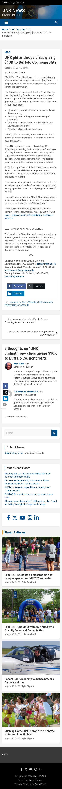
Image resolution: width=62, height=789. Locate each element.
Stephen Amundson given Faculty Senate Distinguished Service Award (28, 321)
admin (26, 68)
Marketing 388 (35, 302)
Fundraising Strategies (26, 391)
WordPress (40, 784)
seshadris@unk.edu (14, 276)
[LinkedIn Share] (5, 398)
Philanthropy (11, 305)
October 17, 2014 (13, 68)
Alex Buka (19, 363)
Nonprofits (48, 302)
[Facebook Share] (5, 386)
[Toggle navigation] (6, 22)
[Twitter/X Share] (5, 392)
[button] (5, 404)
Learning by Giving (18, 302)
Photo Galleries (15, 532)
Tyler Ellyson (28, 686)
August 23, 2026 (12, 634)
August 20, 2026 (12, 686)
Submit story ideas (14, 453)
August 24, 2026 (12, 582)
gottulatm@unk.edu (46, 264)
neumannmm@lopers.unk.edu (19, 270)
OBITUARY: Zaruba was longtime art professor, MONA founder (31, 333)
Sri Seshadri (23, 305)
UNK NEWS (13, 10)
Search (54, 433)
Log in (5, 754)
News (7, 52)
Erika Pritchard (29, 582)
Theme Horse (35, 780)
